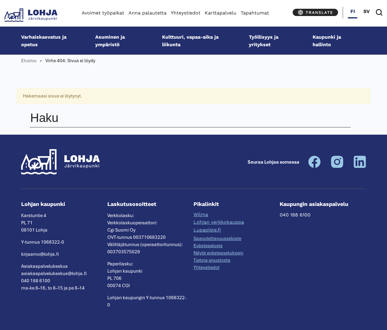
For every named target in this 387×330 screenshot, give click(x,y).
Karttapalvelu (220, 13)
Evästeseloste (208, 246)
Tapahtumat (255, 13)
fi (352, 11)
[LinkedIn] (360, 166)
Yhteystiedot (185, 13)
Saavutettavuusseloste (217, 238)
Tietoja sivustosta (212, 260)
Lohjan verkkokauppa (219, 222)
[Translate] (315, 12)
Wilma (201, 214)
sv (366, 11)
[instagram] (337, 166)
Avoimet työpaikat (103, 13)
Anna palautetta (147, 13)
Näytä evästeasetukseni (218, 253)
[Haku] (379, 12)
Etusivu (29, 61)
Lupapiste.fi (207, 230)
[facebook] (314, 166)
